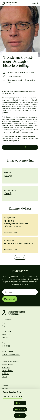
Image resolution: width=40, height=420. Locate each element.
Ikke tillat (20, 415)
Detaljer (18, 409)
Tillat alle (20, 403)
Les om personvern (12, 396)
